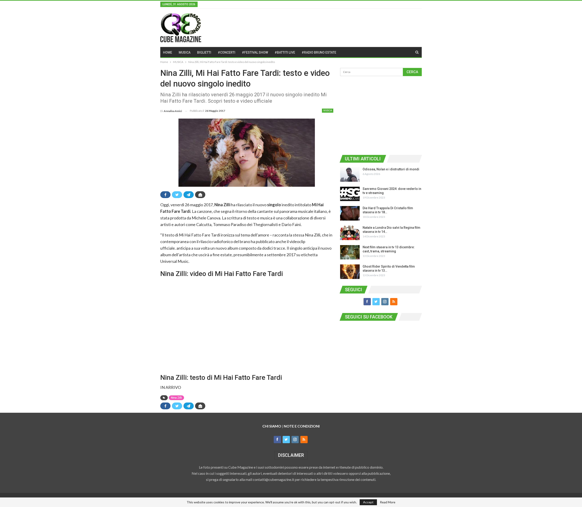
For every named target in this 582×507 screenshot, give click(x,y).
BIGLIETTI (204, 52)
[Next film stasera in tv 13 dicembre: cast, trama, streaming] (350, 252)
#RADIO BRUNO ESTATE (319, 52)
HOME (167, 52)
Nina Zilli (176, 397)
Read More (387, 502)
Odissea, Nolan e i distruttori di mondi (391, 169)
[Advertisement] (381, 115)
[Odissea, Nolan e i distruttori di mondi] (350, 174)
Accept (368, 502)
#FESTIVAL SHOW (255, 52)
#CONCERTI (226, 52)
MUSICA (185, 52)
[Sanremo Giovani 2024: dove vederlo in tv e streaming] (350, 194)
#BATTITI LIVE (285, 52)
